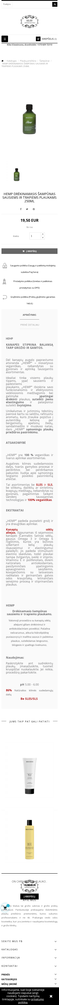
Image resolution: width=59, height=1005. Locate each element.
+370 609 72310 (44, 44)
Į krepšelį (31, 251)
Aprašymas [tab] (29, 314)
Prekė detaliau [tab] (29, 324)
